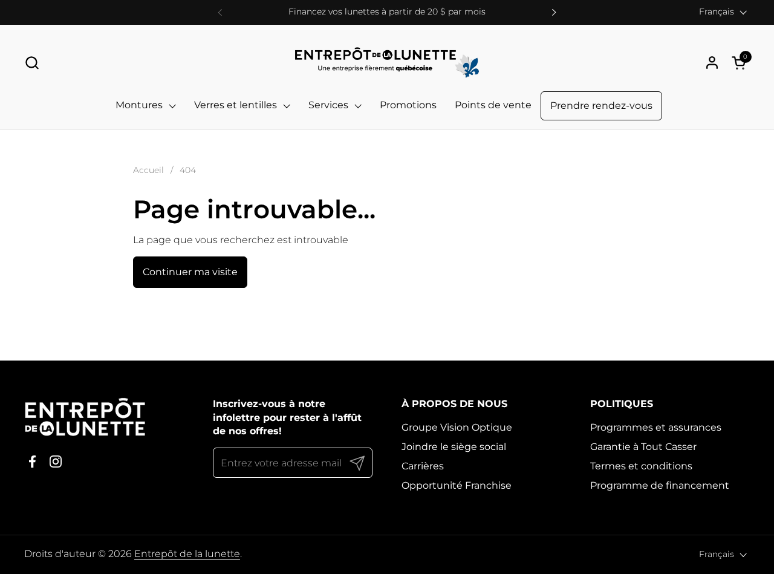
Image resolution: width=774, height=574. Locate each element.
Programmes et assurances (655, 427)
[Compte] (712, 62)
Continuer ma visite (190, 272)
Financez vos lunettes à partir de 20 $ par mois (387, 11)
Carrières (423, 466)
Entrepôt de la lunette (187, 553)
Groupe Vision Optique (457, 427)
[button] (31, 62)
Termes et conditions (641, 466)
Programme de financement (659, 485)
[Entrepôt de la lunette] (387, 62)
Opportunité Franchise (457, 485)
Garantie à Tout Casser (643, 446)
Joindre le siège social (454, 446)
